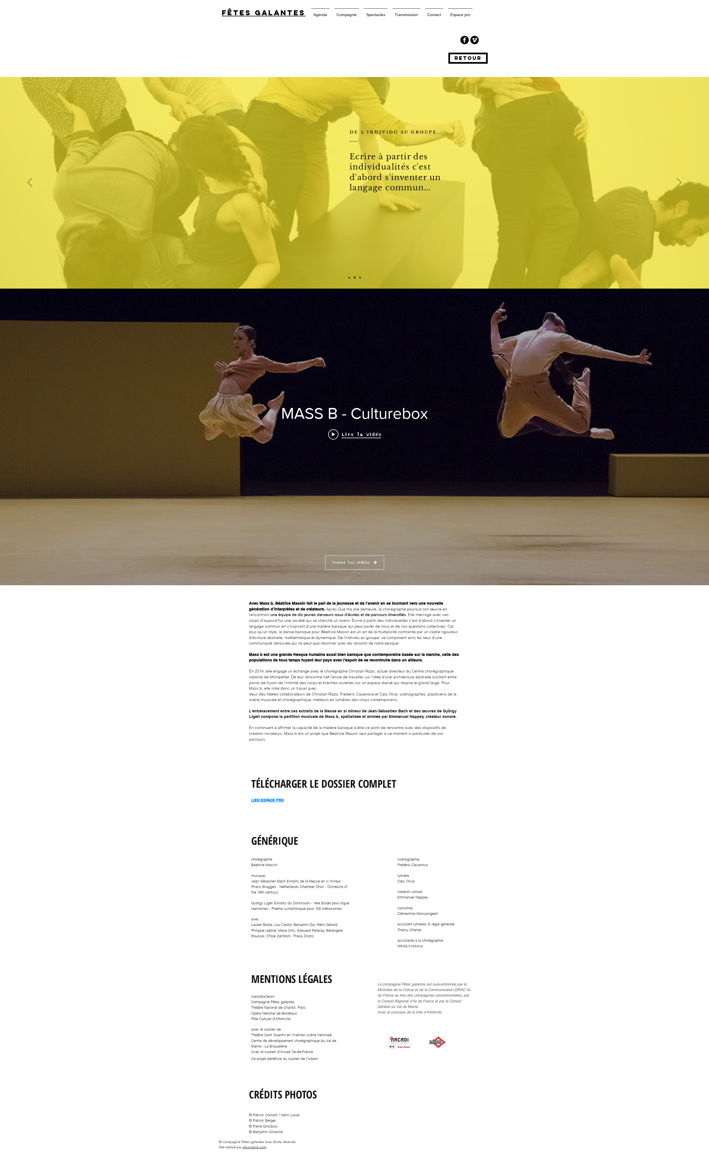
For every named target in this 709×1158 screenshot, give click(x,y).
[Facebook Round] (464, 40)
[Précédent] (30, 183)
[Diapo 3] (359, 277)
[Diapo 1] (349, 277)
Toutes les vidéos (351, 562)
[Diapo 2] (354, 277)
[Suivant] (679, 183)
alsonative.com (254, 1147)
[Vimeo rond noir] (474, 40)
